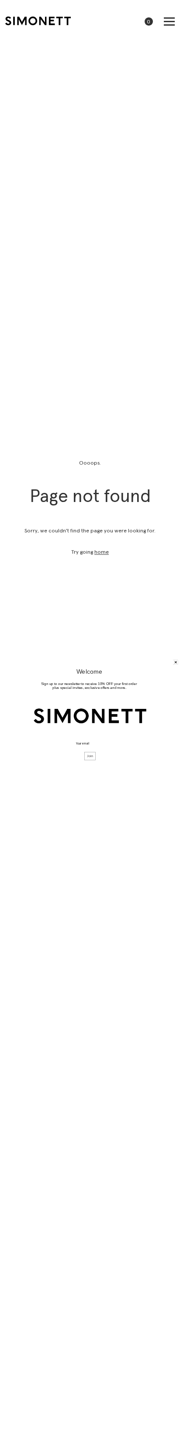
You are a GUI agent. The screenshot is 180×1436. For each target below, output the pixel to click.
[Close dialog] (175, 662)
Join (90, 756)
